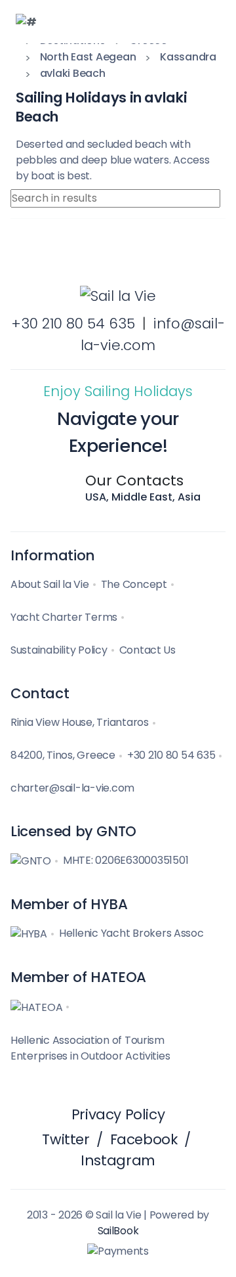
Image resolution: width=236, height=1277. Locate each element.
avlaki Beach (73, 73)
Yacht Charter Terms (63, 617)
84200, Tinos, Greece (62, 755)
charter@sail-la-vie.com (72, 787)
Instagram (118, 1160)
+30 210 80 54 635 (73, 323)
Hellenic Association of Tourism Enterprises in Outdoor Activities (90, 1048)
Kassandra (188, 56)
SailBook (118, 1230)
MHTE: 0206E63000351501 (125, 860)
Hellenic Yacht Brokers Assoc (131, 933)
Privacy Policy (118, 1114)
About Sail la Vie (49, 584)
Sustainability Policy (59, 650)
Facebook (144, 1139)
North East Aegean (88, 56)
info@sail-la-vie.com (153, 334)
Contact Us (147, 650)
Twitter (65, 1139)
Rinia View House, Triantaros (79, 722)
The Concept (134, 584)
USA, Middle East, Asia (143, 496)
